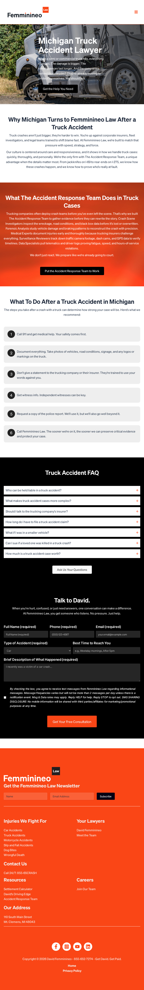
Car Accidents (13, 830)
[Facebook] (56, 946)
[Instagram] (66, 946)
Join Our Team (86, 889)
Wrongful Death (14, 855)
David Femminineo (89, 830)
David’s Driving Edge (17, 894)
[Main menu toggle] (136, 12)
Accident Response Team (21, 899)
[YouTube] (77, 946)
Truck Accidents (14, 835)
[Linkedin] (88, 946)
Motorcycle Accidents (18, 840)
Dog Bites (10, 850)
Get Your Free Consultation (72, 721)
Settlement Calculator (18, 889)
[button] (72, 490)
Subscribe (106, 796)
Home (72, 966)
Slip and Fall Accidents (18, 845)
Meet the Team (86, 835)
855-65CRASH (27, 873)
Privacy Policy (72, 971)
